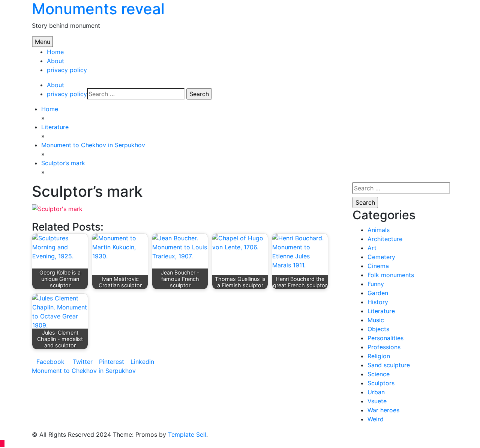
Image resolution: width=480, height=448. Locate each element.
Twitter (82, 361)
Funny (376, 284)
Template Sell (187, 434)
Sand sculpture (389, 365)
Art (372, 248)
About (55, 61)
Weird (376, 419)
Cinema (378, 266)
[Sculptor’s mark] (57, 208)
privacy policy (67, 70)
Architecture (385, 239)
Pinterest (111, 361)
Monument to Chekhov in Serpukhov (84, 370)
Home (55, 52)
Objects (378, 329)
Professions (384, 347)
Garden (378, 293)
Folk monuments (391, 275)
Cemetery (381, 257)
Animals (379, 230)
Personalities (386, 338)
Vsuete (377, 401)
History (378, 302)
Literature (381, 311)
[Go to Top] (2, 443)
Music (376, 320)
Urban (376, 392)
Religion (379, 356)
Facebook (50, 361)
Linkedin (142, 361)
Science (379, 374)
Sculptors (381, 383)
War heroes (383, 410)
